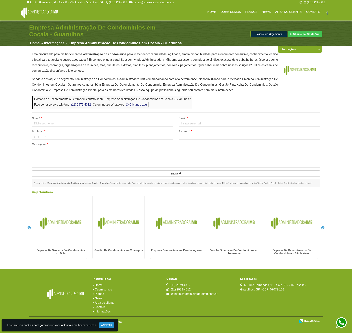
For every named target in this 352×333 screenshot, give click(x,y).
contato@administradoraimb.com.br (153, 2)
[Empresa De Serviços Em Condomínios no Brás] (61, 221)
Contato (100, 307)
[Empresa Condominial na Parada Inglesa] (176, 221)
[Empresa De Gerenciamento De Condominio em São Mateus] (292, 221)
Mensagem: (40, 144)
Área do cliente (104, 302)
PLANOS (251, 11)
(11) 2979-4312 (118, 2)
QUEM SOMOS (231, 11)
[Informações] (327, 12)
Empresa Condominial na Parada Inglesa (176, 250)
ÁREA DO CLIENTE (288, 11)
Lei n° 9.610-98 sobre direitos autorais (295, 183)
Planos (99, 293)
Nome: (37, 118)
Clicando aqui (138, 104)
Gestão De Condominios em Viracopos (118, 250)
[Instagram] (301, 2)
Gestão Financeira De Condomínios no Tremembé (234, 252)
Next (323, 228)
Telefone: (38, 131)
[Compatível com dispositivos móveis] (292, 321)
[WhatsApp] (341, 322)
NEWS (266, 11)
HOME (211, 11)
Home (99, 285)
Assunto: (185, 131)
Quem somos (103, 289)
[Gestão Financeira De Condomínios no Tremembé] (234, 221)
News (98, 298)
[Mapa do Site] (256, 321)
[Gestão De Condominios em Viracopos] (118, 221)
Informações (103, 311)
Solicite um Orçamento (269, 33)
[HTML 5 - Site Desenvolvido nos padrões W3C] (267, 321)
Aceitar (106, 325)
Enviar (175, 173)
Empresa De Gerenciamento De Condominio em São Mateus (291, 252)
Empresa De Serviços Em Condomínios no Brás (60, 252)
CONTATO (313, 11)
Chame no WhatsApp (306, 33)
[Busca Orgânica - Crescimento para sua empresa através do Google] (309, 320)
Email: (183, 118)
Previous (29, 228)
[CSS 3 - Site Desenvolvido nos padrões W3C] (279, 321)
